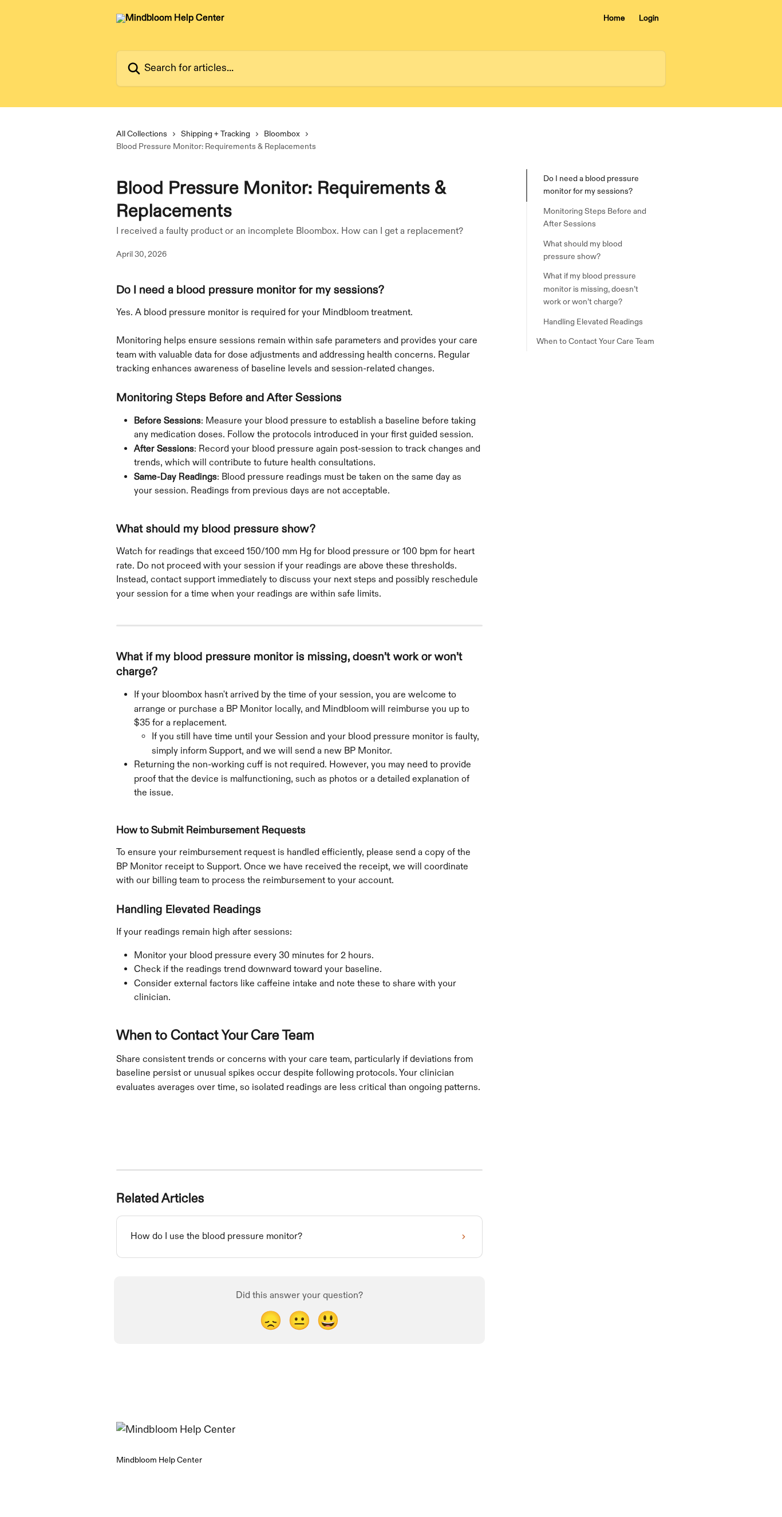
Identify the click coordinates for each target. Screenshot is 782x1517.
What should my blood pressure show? (582, 249)
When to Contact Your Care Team (595, 341)
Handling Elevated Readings (593, 321)
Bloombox (282, 133)
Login (649, 18)
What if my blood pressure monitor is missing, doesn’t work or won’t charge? (590, 289)
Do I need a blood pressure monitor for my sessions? (591, 185)
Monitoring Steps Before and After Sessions (594, 217)
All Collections (141, 133)
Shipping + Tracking (215, 133)
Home (614, 18)
